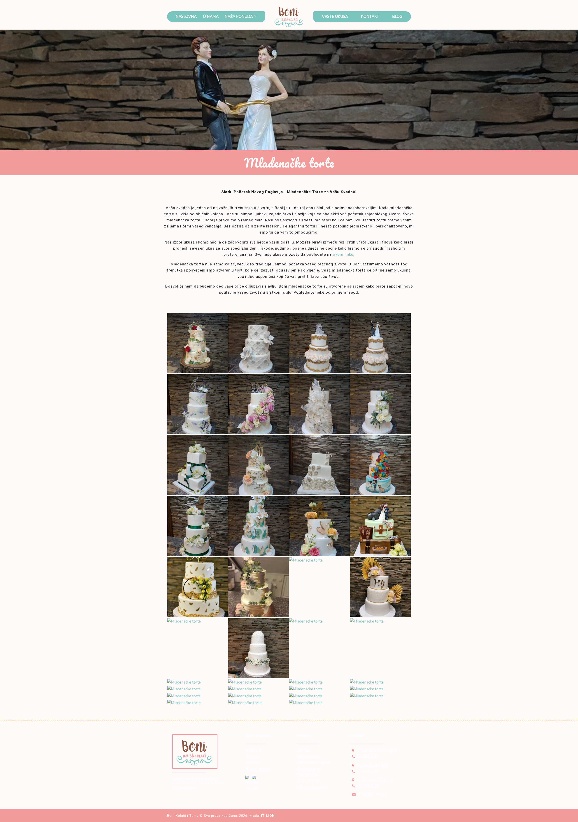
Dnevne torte (309, 781)
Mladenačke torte (312, 787)
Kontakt (370, 16)
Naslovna (186, 16)
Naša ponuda (239, 16)
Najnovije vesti (257, 769)
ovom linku (343, 254)
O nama (211, 16)
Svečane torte (309, 769)
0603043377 (366, 771)
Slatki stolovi (309, 756)
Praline (304, 750)
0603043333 (366, 786)
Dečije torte (308, 775)
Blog (397, 16)
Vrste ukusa (335, 16)
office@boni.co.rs (371, 794)
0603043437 (366, 756)
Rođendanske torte (314, 763)
